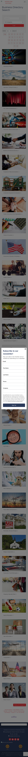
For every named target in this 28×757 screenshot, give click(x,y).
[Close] (25, 349)
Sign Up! (14, 405)
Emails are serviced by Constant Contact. (15, 401)
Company (5, 388)
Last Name (5, 374)
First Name (6, 368)
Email (4, 361)
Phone (4, 381)
